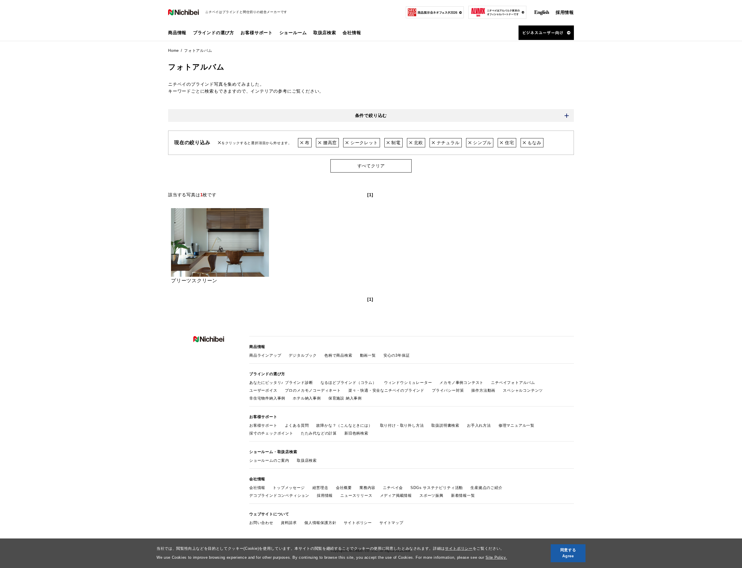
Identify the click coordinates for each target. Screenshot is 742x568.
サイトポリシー (459, 548)
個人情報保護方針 (320, 523)
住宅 (508, 142)
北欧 (418, 142)
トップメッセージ (289, 487)
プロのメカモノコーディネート (313, 390)
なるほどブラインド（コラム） (349, 382)
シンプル (481, 142)
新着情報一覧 (463, 495)
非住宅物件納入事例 (267, 398)
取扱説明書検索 (445, 425)
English (541, 12)
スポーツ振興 (431, 495)
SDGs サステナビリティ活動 (436, 487)
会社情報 (257, 487)
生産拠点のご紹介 (486, 487)
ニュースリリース (356, 495)
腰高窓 (329, 142)
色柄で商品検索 (338, 355)
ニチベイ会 (393, 487)
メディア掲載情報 (396, 495)
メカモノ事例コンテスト (461, 382)
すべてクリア (371, 165)
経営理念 (320, 487)
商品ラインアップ (265, 355)
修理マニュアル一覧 (516, 425)
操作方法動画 (483, 390)
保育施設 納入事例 (345, 398)
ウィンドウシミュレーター (408, 382)
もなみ (533, 142)
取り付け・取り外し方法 (402, 425)
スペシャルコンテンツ (523, 390)
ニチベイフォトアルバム (513, 382)
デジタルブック (303, 355)
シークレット (363, 142)
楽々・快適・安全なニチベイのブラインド (386, 390)
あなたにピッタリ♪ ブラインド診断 (281, 382)
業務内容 (367, 487)
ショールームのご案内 (269, 460)
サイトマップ (391, 523)
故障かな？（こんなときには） (344, 425)
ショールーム (293, 32)
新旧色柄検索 (356, 433)
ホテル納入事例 (307, 398)
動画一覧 (368, 355)
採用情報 (565, 12)
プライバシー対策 (448, 390)
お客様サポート (263, 425)
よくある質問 (297, 425)
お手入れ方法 (479, 425)
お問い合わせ (261, 523)
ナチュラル (447, 142)
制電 (395, 142)
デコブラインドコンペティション (279, 495)
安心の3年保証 (396, 355)
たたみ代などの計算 (319, 433)
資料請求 (289, 523)
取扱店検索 (324, 32)
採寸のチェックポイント (271, 433)
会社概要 (344, 487)
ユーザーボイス (263, 390)
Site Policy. (496, 557)
